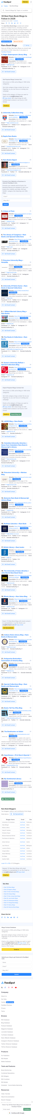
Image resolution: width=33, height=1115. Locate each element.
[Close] (32, 1102)
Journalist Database (7, 1032)
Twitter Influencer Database (9, 1044)
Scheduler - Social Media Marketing (11, 1085)
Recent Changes (6, 1100)
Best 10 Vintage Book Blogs (11, 902)
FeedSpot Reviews (6, 1005)
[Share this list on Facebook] (6, 23)
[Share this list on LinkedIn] (12, 23)
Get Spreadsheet (8, 628)
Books (6, 6)
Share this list (5, 914)
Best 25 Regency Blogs (10, 889)
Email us (6, 105)
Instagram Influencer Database (10, 1041)
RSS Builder (4, 1082)
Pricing (25, 2)
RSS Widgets (5, 1076)
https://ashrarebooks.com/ (22, 734)
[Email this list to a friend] (18, 23)
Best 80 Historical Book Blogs (11, 907)
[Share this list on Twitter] (9, 23)
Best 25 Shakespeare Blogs (11, 900)
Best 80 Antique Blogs (9, 894)
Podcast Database (6, 1026)
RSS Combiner (5, 1079)
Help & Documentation (7, 1097)
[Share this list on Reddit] (15, 23)
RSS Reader (4, 1058)
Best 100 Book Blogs (9, 887)
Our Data (3, 999)
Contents (15, 21)
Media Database (6, 1061)
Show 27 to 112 (9, 799)
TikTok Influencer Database (9, 1047)
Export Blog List (15, 414)
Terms (3, 1011)
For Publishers (5, 1055)
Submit (6, 204)
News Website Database (8, 1038)
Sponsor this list (18, 41)
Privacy (3, 1008)
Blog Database (5, 1023)
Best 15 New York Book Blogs (11, 891)
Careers (7, 1002)
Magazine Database (7, 1029)
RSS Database (5, 1020)
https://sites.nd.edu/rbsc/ (21, 290)
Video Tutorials (5, 1094)
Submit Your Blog (6, 41)
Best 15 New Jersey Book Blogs (12, 896)
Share (2, 23)
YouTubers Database (7, 1035)
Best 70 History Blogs (9, 905)
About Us (4, 996)
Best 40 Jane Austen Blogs (11, 898)
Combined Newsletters (8, 1073)
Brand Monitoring (6, 1070)
